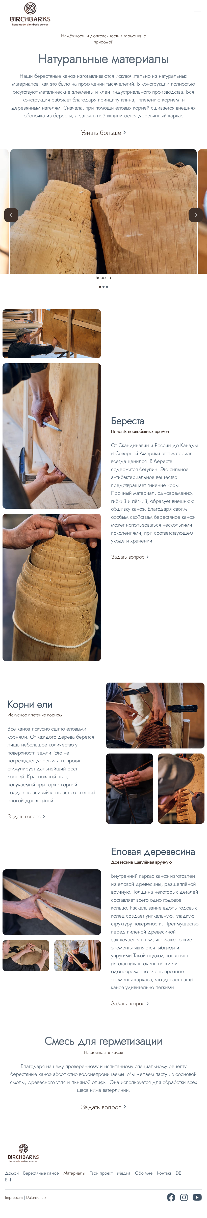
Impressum (14, 1197)
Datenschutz (36, 1197)
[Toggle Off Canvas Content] (197, 14)
